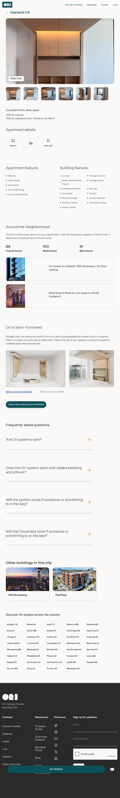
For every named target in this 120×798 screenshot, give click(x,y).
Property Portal (40, 728)
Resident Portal (40, 749)
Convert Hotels (73, 4)
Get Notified (56, 769)
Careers (7, 756)
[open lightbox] (60, 52)
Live (115, 4)
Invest (104, 4)
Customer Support (41, 738)
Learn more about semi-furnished (26, 404)
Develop (91, 4)
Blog (38, 757)
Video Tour (16, 78)
